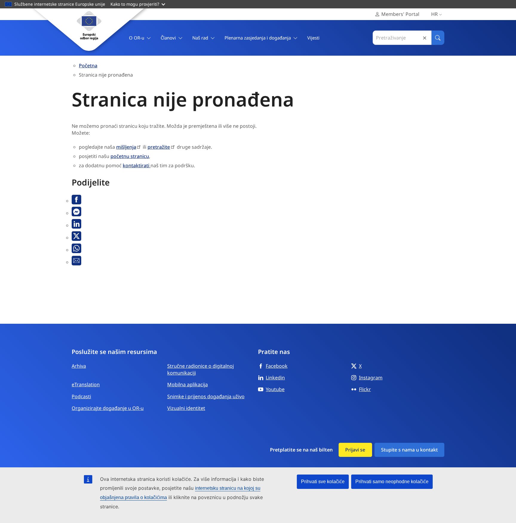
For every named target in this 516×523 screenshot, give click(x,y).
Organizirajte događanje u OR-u (108, 408)
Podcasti (81, 396)
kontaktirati (136, 165)
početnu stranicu (129, 156)
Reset (424, 38)
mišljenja (126, 147)
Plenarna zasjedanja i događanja (258, 38)
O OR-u (136, 38)
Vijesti (313, 38)
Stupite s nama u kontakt (409, 449)
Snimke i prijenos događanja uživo (206, 396)
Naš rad (200, 38)
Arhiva (79, 366)
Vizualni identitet (186, 408)
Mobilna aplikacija (187, 384)
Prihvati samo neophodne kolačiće (392, 481)
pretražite (159, 147)
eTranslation (86, 384)
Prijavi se (355, 449)
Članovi (168, 38)
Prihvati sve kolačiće (323, 481)
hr (434, 14)
